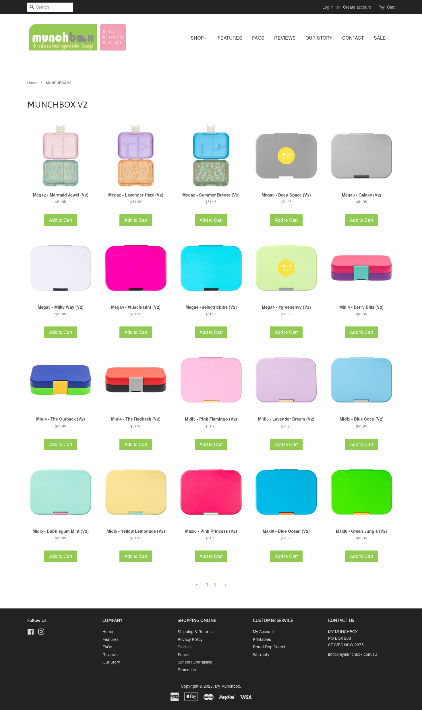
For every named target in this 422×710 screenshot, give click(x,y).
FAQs (107, 646)
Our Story (111, 662)
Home (32, 82)
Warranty (261, 654)
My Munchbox (227, 686)
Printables (262, 639)
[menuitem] (201, 37)
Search (184, 654)
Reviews (110, 654)
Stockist (185, 646)
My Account (263, 631)
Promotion (187, 669)
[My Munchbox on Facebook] (30, 632)
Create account (357, 7)
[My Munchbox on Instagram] (41, 632)
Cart (391, 7)
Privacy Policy (190, 639)
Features (110, 639)
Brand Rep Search (270, 646)
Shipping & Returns (195, 631)
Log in (328, 7)
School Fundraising (195, 662)
